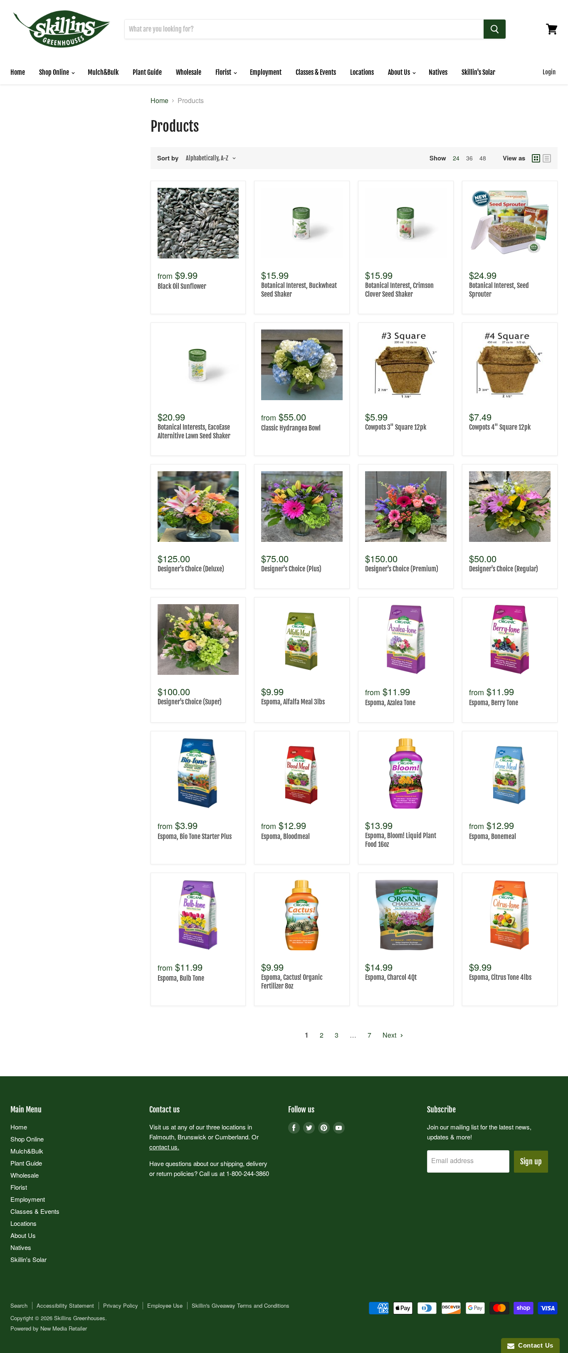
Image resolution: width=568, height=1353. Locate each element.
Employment (266, 72)
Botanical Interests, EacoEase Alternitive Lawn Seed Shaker (194, 431)
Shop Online (54, 72)
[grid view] (536, 158)
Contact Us (533, 1345)
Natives (438, 72)
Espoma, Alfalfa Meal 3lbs (293, 702)
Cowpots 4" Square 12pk (500, 427)
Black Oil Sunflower (182, 286)
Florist (223, 72)
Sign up (531, 1161)
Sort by (167, 158)
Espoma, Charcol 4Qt (391, 977)
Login (549, 72)
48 (482, 158)
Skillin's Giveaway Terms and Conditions (240, 1305)
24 (456, 158)
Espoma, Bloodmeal (285, 836)
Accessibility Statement (65, 1305)
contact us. (164, 1146)
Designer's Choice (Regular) (503, 569)
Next (390, 1035)
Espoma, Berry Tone (493, 703)
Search (18, 1305)
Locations (362, 72)
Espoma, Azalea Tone (390, 703)
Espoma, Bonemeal (492, 836)
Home (17, 72)
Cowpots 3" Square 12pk (395, 427)
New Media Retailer (63, 1328)
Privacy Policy (120, 1305)
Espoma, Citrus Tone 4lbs (500, 977)
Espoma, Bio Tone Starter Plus (195, 836)
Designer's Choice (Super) (190, 702)
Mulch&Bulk (103, 72)
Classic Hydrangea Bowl (291, 428)
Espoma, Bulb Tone (181, 978)
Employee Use (165, 1305)
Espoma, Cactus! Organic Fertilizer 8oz (292, 981)
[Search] (495, 29)
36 (469, 158)
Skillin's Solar (478, 72)
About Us (399, 72)
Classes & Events (316, 72)
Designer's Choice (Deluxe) (191, 569)
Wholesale (188, 72)
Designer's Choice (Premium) (401, 569)
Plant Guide (147, 72)
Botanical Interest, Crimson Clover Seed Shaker (399, 289)
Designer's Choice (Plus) (291, 569)
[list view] (547, 158)
